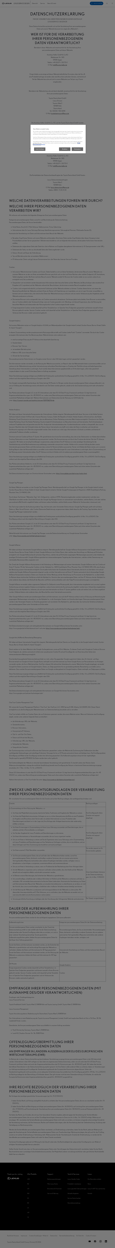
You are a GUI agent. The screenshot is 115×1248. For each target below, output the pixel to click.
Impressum (43, 144)
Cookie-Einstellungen (40, 149)
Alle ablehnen (64, 149)
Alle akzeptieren (77, 149)
